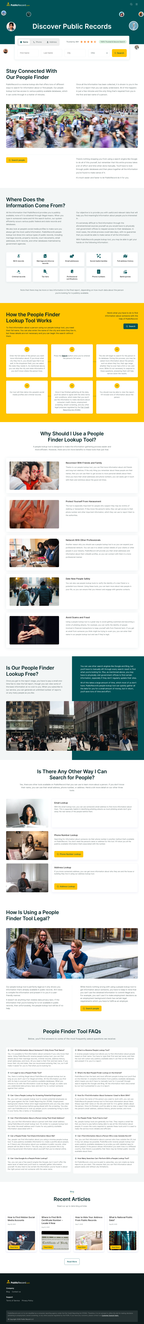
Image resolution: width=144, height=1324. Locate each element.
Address (53, 42)
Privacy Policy (27, 1300)
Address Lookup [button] (67, 886)
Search (132, 326)
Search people (18, 160)
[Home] (18, 4)
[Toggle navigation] (136, 4)
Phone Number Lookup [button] (70, 854)
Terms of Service (13, 1300)
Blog (8, 1292)
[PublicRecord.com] (18, 1283)
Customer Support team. (110, 1315)
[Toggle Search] (131, 4)
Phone (39, 42)
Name (25, 42)
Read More (14, 1247)
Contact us (16, 1292)
